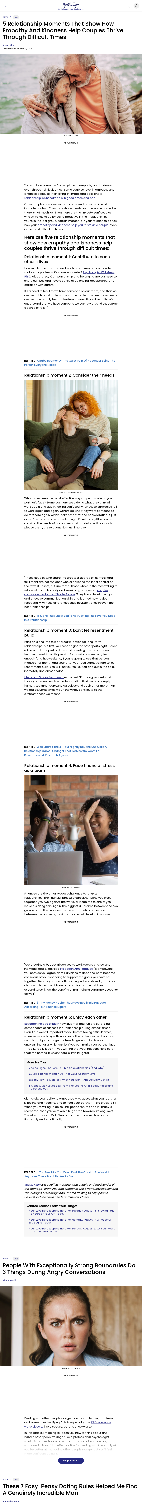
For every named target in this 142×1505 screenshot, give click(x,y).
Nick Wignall (9, 1280)
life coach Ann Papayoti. (76, 969)
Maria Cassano (11, 1501)
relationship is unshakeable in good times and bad (60, 198)
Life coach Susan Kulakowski (44, 677)
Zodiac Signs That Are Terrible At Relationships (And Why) (67, 1068)
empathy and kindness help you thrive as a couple (73, 225)
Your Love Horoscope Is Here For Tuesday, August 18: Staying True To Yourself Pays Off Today (71, 1212)
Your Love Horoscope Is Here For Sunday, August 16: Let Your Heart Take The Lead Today (72, 1230)
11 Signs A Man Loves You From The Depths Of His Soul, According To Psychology (71, 1087)
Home (5, 17)
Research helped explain (41, 1024)
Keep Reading (71, 1460)
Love (16, 17)
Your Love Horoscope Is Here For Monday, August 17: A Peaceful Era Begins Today (70, 1221)
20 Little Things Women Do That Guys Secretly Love (62, 1073)
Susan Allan (9, 45)
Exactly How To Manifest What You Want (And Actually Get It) (69, 1079)
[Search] (127, 6)
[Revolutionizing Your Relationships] (71, 5)
